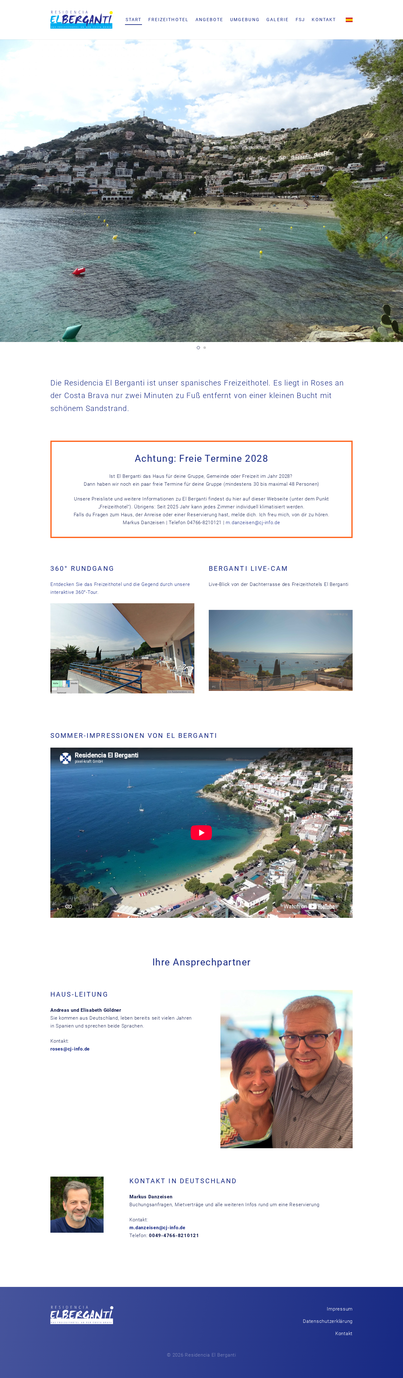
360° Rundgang (82, 568)
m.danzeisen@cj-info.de (253, 522)
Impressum (340, 1309)
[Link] (81, 20)
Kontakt (344, 1333)
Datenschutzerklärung (328, 1321)
